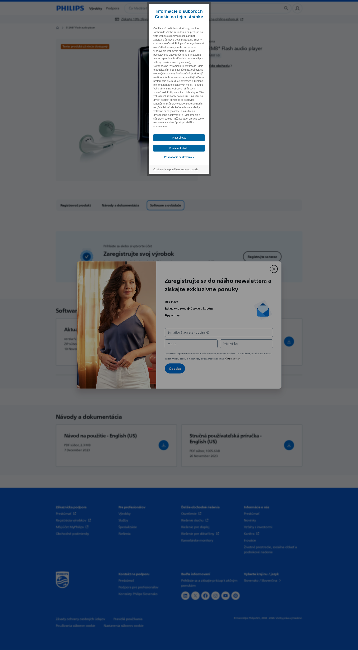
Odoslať (175, 368)
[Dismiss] (273, 269)
